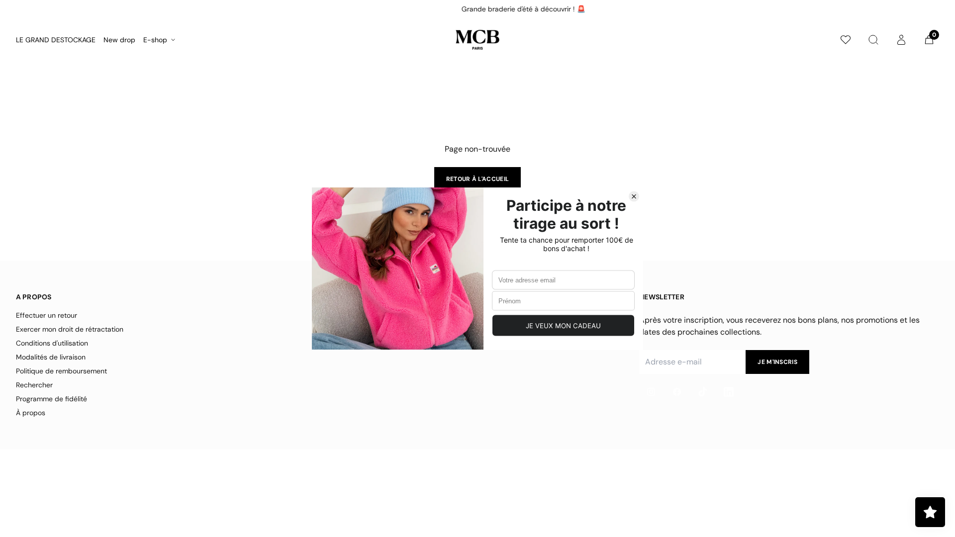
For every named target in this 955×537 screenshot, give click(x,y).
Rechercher (34, 384)
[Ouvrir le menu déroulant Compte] (901, 40)
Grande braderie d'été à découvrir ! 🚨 (476, 8)
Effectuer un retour (46, 315)
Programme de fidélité (51, 398)
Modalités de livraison (51, 357)
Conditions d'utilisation (52, 343)
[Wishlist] (846, 40)
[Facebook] (677, 392)
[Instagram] (651, 392)
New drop (119, 39)
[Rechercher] (873, 40)
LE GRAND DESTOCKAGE (56, 39)
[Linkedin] (729, 392)
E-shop (155, 39)
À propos (30, 412)
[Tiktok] (703, 392)
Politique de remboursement (61, 370)
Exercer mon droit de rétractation (69, 329)
